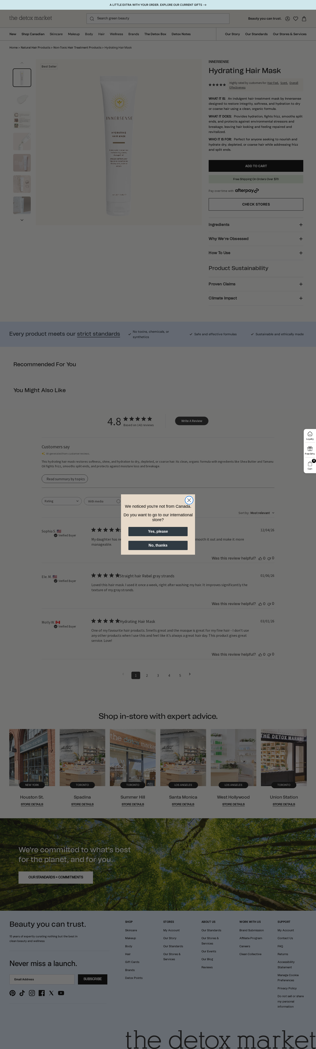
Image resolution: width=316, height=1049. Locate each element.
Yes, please (158, 531)
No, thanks (158, 545)
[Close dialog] (189, 500)
